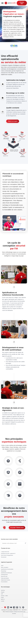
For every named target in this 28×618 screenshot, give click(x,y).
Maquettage (3, 571)
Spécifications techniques (6, 572)
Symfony (3, 590)
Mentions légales (9, 611)
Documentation (4, 581)
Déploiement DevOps (5, 580)
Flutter (2, 597)
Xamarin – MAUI (4, 595)
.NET (2, 593)
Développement (4, 574)
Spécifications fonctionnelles (7, 569)
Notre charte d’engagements (7, 555)
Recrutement (3, 557)
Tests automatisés (5, 578)
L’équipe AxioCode (5, 551)
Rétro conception (4, 567)
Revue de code (4, 576)
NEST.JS (3, 599)
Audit (2, 565)
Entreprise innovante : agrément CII (8, 553)
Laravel (2, 601)
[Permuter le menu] (2, 3)
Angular (2, 592)
